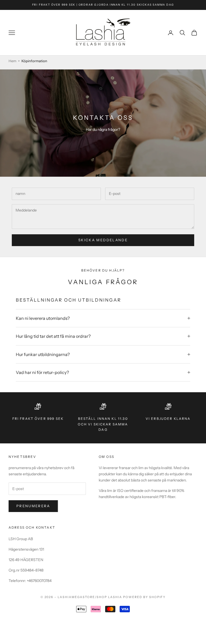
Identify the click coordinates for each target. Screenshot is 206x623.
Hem (12, 61)
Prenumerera (33, 506)
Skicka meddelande (103, 240)
